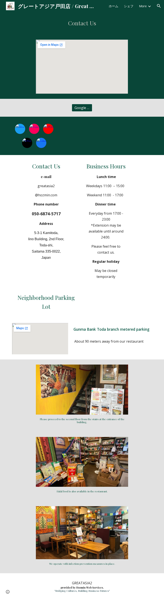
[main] (82, 23)
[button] (159, 6)
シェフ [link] (128, 6)
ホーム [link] (113, 6)
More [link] (143, 6)
